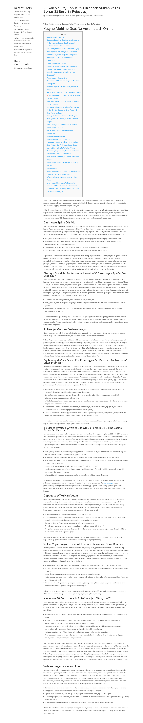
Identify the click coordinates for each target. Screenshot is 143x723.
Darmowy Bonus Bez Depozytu (58, 139)
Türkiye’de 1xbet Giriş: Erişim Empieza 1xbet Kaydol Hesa (22, 14)
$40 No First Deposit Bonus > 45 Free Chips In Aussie (23, 32)
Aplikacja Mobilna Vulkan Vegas (58, 46)
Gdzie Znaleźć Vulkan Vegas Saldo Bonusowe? (64, 92)
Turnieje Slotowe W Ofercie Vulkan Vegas (62, 116)
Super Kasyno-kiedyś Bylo (56, 136)
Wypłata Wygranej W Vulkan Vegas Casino (62, 142)
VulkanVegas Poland (84, 15)
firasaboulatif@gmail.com (55, 15)
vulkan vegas (108, 483)
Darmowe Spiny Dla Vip (55, 37)
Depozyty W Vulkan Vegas (56, 63)
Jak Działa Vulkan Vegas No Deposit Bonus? (63, 101)
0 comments (98, 15)
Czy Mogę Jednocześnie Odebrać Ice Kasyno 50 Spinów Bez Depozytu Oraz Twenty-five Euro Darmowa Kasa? (63, 110)
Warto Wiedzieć (52, 104)
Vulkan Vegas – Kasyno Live (57, 78)
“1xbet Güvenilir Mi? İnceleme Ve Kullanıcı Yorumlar (21, 23)
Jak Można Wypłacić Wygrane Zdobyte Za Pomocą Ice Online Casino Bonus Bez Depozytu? (62, 57)
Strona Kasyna (52, 168)
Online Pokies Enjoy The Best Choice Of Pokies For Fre (24, 52)
